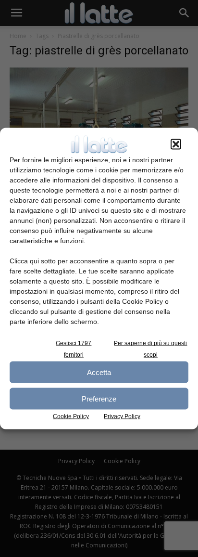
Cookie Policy (71, 416)
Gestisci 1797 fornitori (73, 349)
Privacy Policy (122, 416)
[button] (176, 144)
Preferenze (99, 398)
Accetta (99, 372)
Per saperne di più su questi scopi (150, 349)
